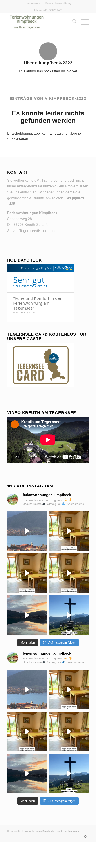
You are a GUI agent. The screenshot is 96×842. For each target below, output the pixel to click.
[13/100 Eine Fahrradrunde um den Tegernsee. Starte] (27, 573)
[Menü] (83, 22)
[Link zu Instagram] (85, 836)
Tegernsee (73, 831)
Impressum (33, 3)
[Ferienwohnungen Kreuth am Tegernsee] (39, 22)
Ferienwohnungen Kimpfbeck (36, 268)
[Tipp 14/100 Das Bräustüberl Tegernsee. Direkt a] (69, 531)
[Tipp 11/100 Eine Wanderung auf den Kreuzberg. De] (69, 615)
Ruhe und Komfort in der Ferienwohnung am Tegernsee (37, 303)
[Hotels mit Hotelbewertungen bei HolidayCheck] (63, 268)
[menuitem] (33, 3)
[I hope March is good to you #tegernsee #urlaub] (27, 615)
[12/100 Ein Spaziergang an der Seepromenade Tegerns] (69, 573)
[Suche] (72, 22)
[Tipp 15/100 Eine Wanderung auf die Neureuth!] (27, 531)
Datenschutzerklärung (58, 3)
